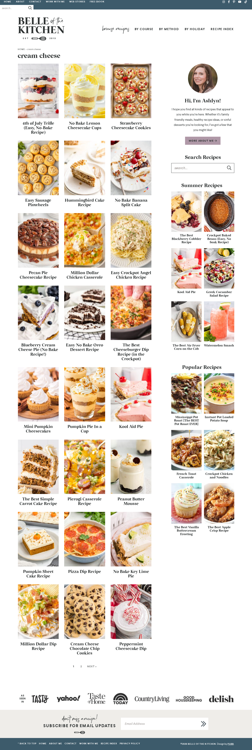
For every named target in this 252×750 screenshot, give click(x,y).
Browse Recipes (116, 29)
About (20, 1)
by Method (169, 29)
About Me (55, 743)
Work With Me (55, 1)
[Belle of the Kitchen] (41, 28)
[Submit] (30, 8)
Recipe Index (222, 29)
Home (7, 1)
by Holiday (195, 29)
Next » (92, 666)
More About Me (202, 140)
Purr (230, 744)
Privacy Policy (130, 743)
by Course (144, 29)
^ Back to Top (27, 743)
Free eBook (97, 1)
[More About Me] (202, 78)
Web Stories (77, 1)
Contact (35, 1)
